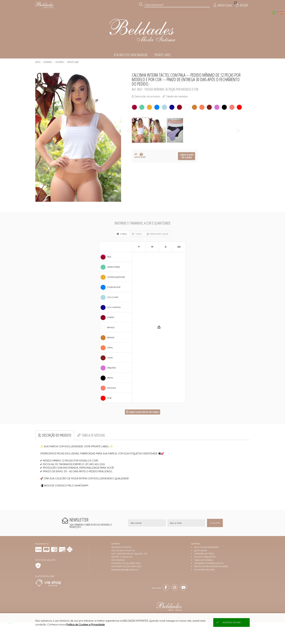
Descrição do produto (56, 435)
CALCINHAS (59, 62)
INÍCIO (37, 62)
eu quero (215, 523)
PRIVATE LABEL (73, 62)
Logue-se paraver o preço (186, 156)
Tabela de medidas (93, 435)
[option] (140, 130)
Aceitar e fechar (231, 622)
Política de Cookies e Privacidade (85, 624)
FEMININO (48, 62)
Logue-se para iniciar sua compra (143, 412)
